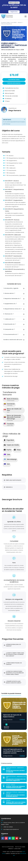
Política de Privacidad (8, 846)
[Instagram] (6, 838)
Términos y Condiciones (14, 848)
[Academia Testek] (7, 16)
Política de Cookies (20, 846)
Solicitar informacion (14, 83)
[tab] (14, 480)
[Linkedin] (9, 838)
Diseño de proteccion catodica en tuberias (15, 771)
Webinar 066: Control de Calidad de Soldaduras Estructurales (15, 802)
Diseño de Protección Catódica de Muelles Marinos (15, 795)
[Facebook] (2, 838)
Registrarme (14, 11)
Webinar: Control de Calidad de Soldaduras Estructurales (15, 787)
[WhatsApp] (13, 838)
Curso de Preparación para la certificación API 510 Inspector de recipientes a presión (13, 751)
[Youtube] (16, 838)
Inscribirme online (14, 79)
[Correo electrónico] (20, 838)
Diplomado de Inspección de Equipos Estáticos (12, 716)
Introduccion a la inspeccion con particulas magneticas (16, 779)
